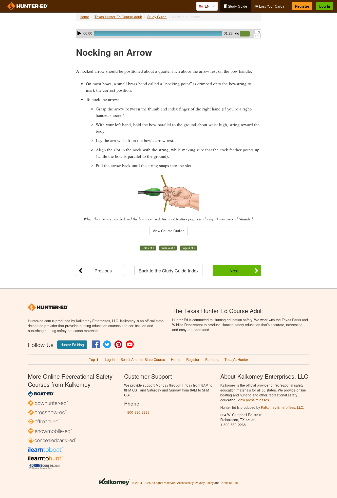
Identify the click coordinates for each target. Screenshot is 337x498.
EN (258, 32)
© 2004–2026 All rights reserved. (154, 482)
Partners (212, 359)
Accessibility (185, 482)
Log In (324, 6)
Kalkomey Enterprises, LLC (282, 407)
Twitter (107, 344)
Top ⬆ (94, 359)
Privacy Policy (204, 482)
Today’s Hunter (236, 359)
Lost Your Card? (271, 6)
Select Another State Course (143, 359)
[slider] (247, 34)
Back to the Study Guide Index (169, 270)
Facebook (96, 344)
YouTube (130, 344)
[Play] (79, 33)
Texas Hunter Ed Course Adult (118, 16)
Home (84, 16)
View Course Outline (169, 230)
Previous (103, 270)
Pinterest (118, 344)
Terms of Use (229, 482)
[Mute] (237, 34)
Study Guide (237, 6)
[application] (168, 33)
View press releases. (254, 399)
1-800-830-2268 (137, 412)
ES (257, 36)
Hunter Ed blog (72, 344)
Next (234, 270)
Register (302, 6)
